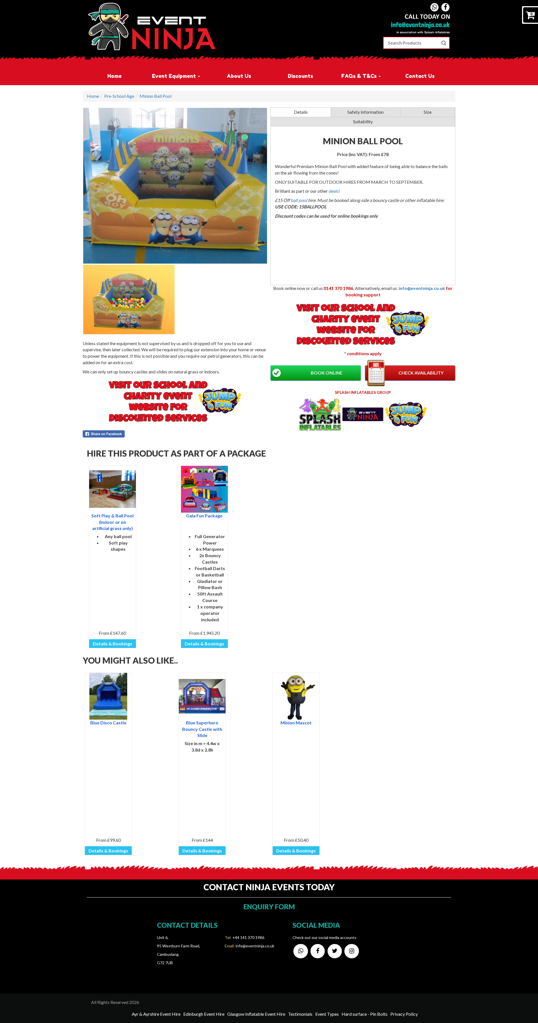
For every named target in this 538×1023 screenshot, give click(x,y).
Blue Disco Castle (108, 722)
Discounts (300, 76)
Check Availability (421, 372)
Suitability (363, 121)
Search (443, 42)
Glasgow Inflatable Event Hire (256, 1014)
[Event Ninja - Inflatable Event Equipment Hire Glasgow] (151, 26)
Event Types (327, 1014)
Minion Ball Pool (155, 96)
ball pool (299, 200)
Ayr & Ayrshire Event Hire (156, 1014)
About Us (239, 76)
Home (114, 76)
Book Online (326, 372)
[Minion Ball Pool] (175, 185)
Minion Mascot (296, 722)
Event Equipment (174, 76)
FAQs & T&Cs (359, 76)
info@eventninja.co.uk (422, 288)
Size (428, 112)
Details (301, 112)
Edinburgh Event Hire (203, 1014)
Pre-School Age (119, 96)
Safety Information (365, 112)
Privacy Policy (404, 1014)
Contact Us (420, 76)
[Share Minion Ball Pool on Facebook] (175, 434)
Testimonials (300, 1014)
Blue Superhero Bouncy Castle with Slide (202, 729)
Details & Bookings (112, 643)
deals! (334, 191)
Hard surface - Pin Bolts (365, 1014)
